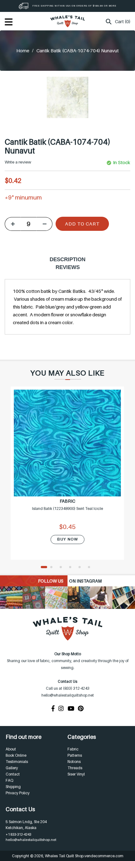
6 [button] (91, 567)
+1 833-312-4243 (18, 834)
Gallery (12, 767)
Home (22, 50)
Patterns (75, 755)
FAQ (9, 780)
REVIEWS (68, 267)
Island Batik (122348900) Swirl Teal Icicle (67, 508)
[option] (67, 477)
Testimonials (17, 761)
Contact (13, 774)
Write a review (18, 162)
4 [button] (72, 567)
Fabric (73, 749)
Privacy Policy (18, 793)
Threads (75, 767)
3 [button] (63, 567)
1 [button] (44, 567)
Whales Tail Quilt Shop (64, 855)
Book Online (16, 755)
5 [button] (81, 567)
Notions (74, 761)
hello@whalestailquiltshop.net (31, 840)
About (11, 749)
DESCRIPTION (67, 259)
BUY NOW (67, 539)
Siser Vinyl (76, 774)
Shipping (13, 786)
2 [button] (53, 567)
